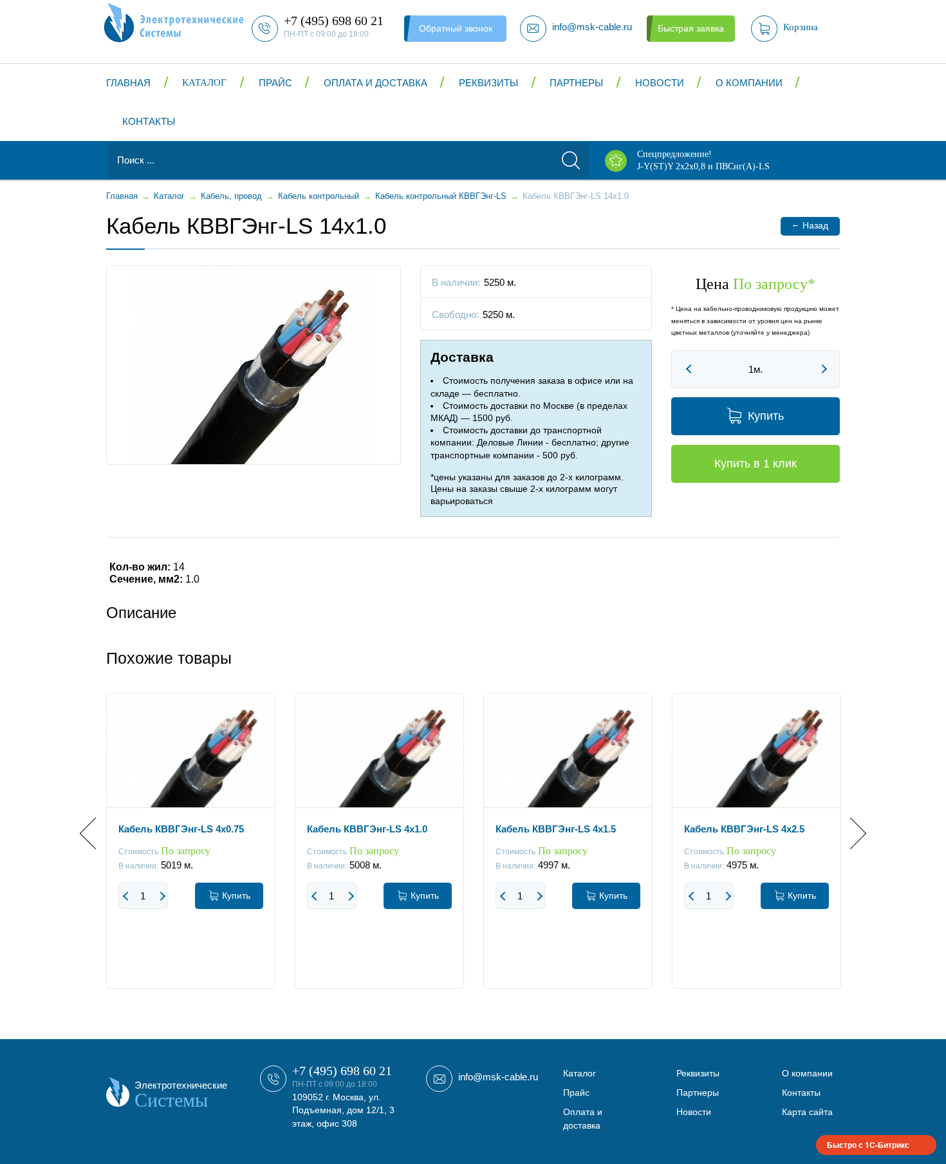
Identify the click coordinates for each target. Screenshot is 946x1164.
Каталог (204, 82)
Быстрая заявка (691, 28)
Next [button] (850, 833)
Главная (128, 82)
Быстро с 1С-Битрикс (868, 1144)
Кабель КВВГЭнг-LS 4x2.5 (744, 828)
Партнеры (576, 82)
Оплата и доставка (375, 82)
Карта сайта (807, 1112)
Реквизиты (488, 82)
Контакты (148, 121)
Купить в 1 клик (755, 463)
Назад (810, 225)
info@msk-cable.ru (498, 1076)
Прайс (275, 82)
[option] (191, 850)
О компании (749, 82)
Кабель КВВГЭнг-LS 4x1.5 (556, 828)
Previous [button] (95, 833)
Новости (659, 82)
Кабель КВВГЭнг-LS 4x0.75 (181, 828)
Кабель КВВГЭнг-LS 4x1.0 (367, 828)
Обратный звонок (455, 28)
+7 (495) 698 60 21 (342, 1071)
